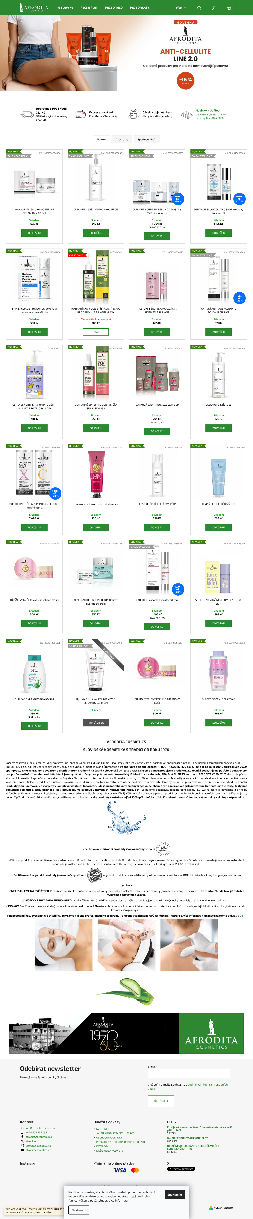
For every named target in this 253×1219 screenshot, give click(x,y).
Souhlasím (174, 1194)
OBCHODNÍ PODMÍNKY (109, 1137)
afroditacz (32, 1141)
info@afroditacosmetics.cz (41, 1127)
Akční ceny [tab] (122, 139)
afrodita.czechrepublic (39, 1136)
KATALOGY (102, 1146)
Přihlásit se (96, 722)
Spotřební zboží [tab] (147, 139)
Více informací (118, 1200)
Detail (96, 332)
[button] (19, 59)
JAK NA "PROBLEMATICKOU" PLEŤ (187, 1138)
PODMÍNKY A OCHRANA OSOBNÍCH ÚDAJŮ (120, 1142)
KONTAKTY (102, 1128)
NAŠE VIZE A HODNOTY (109, 1150)
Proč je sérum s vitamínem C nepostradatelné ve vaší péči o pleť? (199, 1129)
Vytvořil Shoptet (223, 1207)
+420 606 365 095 (36, 1132)
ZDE (242, 915)
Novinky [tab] (101, 139)
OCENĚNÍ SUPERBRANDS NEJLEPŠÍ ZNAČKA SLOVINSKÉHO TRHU (193, 1147)
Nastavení (79, 1210)
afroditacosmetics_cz (38, 1145)
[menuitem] (65, 7)
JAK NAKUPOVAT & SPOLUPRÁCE (115, 1133)
